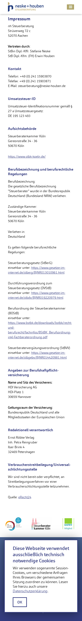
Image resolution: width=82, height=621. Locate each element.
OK (19, 602)
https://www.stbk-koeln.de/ (27, 156)
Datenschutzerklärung (30, 591)
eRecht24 (24, 497)
